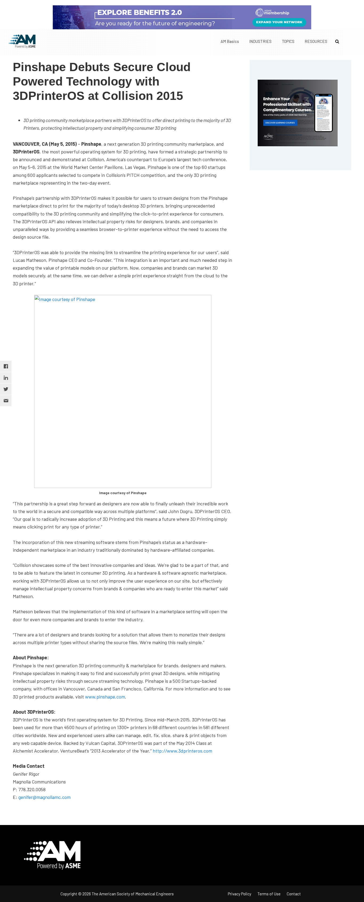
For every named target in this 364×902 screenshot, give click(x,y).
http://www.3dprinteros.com (182, 751)
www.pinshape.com (105, 697)
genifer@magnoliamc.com (44, 797)
